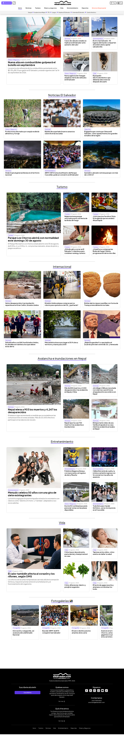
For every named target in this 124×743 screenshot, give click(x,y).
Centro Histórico (91, 12)
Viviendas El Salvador (78, 12)
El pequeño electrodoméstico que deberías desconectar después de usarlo (101, 79)
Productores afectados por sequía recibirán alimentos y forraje (22, 133)
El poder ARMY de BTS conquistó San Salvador (51, 632)
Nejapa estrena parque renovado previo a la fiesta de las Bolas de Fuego (75, 218)
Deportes (85, 8)
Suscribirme (27, 692)
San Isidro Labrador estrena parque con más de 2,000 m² (101, 174)
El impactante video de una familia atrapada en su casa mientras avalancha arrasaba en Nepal (104, 426)
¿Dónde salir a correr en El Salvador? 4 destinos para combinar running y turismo (74, 251)
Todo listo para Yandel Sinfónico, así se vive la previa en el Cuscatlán (104, 508)
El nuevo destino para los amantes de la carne (81, 632)
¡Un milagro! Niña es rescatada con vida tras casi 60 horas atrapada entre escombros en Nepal (104, 391)
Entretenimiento (72, 8)
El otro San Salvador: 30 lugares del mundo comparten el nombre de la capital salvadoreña (104, 44)
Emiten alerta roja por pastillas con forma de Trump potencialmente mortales (101, 304)
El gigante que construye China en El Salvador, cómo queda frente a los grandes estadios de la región (100, 134)
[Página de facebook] (86, 691)
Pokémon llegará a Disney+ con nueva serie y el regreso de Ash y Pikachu (75, 473)
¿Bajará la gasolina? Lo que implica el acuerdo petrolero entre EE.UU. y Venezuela (101, 343)
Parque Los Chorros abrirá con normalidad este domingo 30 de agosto (33, 239)
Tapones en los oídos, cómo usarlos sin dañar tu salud (103, 553)
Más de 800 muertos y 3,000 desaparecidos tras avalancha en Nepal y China (76, 390)
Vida (61, 8)
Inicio (20, 8)
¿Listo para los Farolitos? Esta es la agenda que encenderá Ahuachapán (104, 218)
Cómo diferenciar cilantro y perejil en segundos (75, 586)
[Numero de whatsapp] (98, 691)
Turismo (38, 8)
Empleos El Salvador (64, 12)
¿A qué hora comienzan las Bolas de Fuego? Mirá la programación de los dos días (104, 251)
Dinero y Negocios (85, 728)
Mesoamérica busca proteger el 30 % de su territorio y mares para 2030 (61, 343)
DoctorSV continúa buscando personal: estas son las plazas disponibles (75, 508)
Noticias (28, 8)
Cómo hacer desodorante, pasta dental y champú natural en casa (76, 554)
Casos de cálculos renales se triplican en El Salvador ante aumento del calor (75, 43)
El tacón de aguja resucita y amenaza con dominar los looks (103, 587)
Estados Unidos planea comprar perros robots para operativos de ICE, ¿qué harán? (61, 304)
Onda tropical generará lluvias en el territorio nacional (22, 174)
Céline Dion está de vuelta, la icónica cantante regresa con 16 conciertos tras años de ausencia (104, 474)
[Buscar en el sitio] (14, 3)
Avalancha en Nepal (39, 12)
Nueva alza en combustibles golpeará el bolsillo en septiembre (32, 63)
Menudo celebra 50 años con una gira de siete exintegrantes (32, 494)
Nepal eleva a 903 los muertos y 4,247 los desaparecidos (32, 411)
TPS (49, 12)
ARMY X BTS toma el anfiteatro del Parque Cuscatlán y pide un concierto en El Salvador (62, 174)
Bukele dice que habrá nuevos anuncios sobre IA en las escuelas (60, 133)
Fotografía (16, 628)
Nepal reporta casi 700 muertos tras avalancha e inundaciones (74, 425)
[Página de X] (90, 691)
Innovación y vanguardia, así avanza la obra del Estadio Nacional (23, 633)
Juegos (54, 12)
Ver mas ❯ (61, 701)
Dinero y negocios (50, 8)
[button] (110, 624)
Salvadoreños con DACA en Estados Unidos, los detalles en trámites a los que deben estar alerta (22, 344)
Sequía (30, 12)
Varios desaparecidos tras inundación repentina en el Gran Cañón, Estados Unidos (22, 304)
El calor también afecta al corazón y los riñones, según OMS (31, 575)
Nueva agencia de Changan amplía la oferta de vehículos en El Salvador (75, 78)
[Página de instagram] (94, 691)
